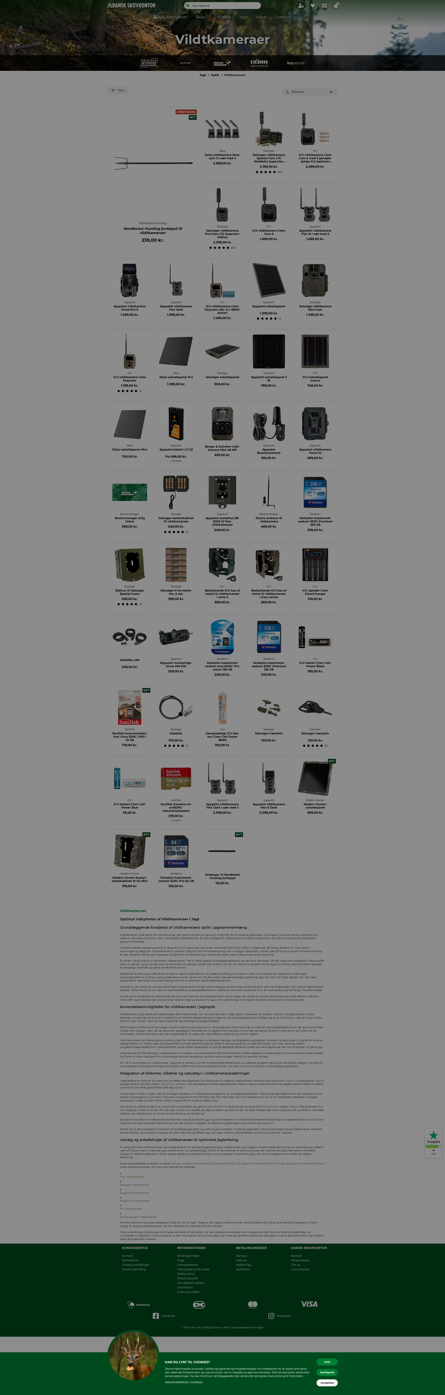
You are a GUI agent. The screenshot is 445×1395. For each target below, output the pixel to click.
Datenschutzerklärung (176, 1382)
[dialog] (222, 697)
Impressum (197, 1382)
